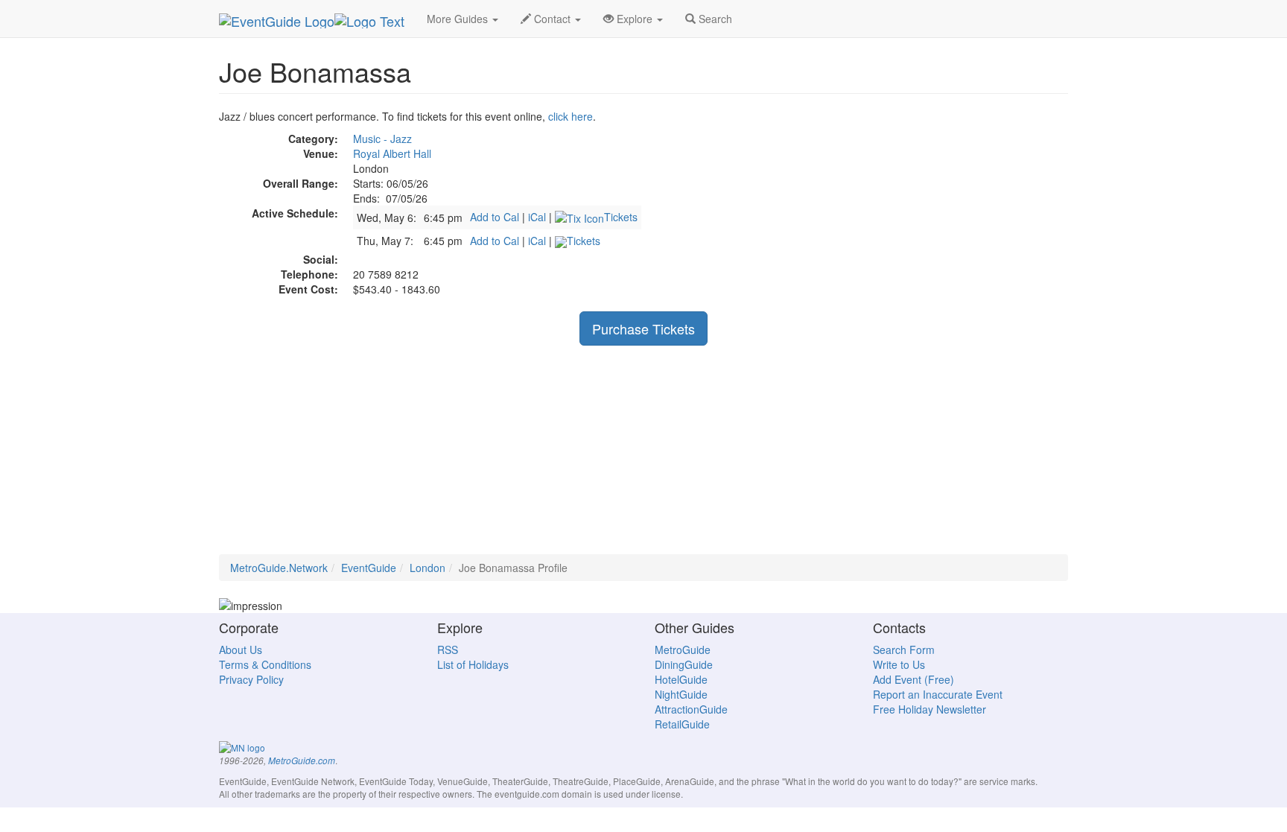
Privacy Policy (251, 679)
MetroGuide (683, 649)
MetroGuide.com (301, 760)
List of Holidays (473, 664)
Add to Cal (494, 216)
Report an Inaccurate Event (937, 694)
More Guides (459, 18)
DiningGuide (684, 664)
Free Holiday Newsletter (929, 709)
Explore (634, 18)
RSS (447, 649)
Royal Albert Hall (392, 153)
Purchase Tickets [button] (643, 328)
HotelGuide (681, 679)
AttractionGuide (691, 709)
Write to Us (899, 664)
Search (714, 18)
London (427, 567)
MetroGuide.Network (279, 567)
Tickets (621, 216)
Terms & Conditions (265, 664)
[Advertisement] (643, 450)
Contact (552, 18)
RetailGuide (682, 724)
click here (570, 116)
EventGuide (368, 567)
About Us (240, 649)
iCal (537, 216)
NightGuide (681, 694)
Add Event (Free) (913, 679)
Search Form (904, 649)
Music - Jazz (382, 138)
